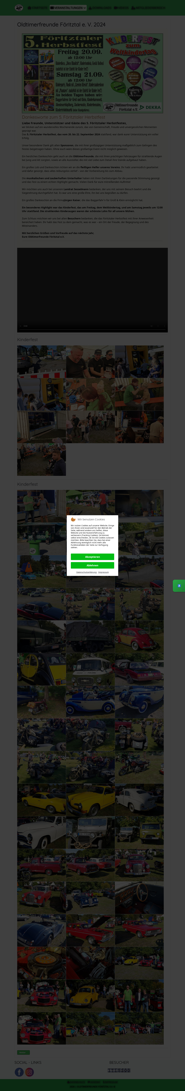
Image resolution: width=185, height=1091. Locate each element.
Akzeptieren (92, 556)
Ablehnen (92, 565)
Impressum (103, 572)
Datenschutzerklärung (86, 572)
